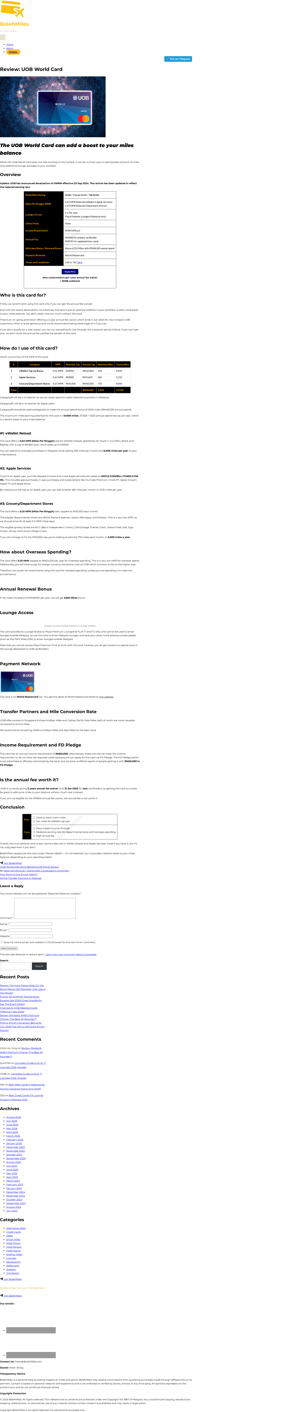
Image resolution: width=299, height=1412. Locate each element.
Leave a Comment (58, 870)
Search (4, 960)
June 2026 (12, 1124)
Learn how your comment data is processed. (71, 954)
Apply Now (70, 271)
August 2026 (13, 1117)
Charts (13, 52)
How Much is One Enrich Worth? (19, 874)
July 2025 (11, 1165)
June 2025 (12, 1169)
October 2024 (14, 1199)
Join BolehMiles (12, 863)
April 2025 (12, 1177)
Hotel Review (13, 1246)
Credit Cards (40, 870)
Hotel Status (13, 1250)
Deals (9, 1235)
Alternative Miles (16, 1228)
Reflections (12, 1265)
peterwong (10, 870)
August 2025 (13, 1162)
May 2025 (11, 1173)
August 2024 (13, 1207)
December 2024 (15, 1192)
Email (4, 930)
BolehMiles (14, 24)
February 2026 (14, 1139)
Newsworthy (13, 1261)
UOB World (6, 866)
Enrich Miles (13, 1239)
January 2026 (14, 1143)
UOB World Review (48, 866)
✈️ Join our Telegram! (178, 59)
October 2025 (14, 1154)
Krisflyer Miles (14, 1254)
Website (4, 936)
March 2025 (13, 1180)
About (9, 48)
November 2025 (15, 1150)
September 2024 (16, 1203)
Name (4, 924)
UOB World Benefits (25, 866)
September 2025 (16, 1158)
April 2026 (12, 1132)
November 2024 (15, 1195)
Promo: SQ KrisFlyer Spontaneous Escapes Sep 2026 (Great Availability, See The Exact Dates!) (21, 1000)
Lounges (11, 1258)
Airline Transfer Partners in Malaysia (20, 878)
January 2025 (14, 1188)
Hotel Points (13, 1243)
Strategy (11, 1269)
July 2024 (11, 1210)
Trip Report (12, 1273)
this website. (106, 696)
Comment (7, 917)
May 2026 (11, 1128)
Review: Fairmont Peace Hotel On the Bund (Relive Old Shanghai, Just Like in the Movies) (22, 989)
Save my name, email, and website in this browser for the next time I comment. (50, 942)
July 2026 (11, 1120)
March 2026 (13, 1135)
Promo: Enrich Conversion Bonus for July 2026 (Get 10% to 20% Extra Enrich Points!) (22, 1026)
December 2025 (15, 1147)
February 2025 (14, 1184)
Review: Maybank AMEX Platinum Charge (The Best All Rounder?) (21, 1052)
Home (9, 44)
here (80, 262)
